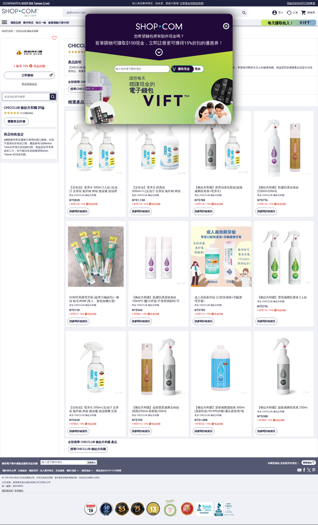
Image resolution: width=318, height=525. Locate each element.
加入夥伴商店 (46, 470)
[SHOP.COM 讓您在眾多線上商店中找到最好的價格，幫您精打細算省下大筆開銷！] (20, 13)
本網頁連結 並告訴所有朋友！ (283, 463)
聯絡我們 (33, 470)
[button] (73, 471)
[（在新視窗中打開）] (170, 509)
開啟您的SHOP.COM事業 (301, 3)
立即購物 (18, 76)
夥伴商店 (28, 22)
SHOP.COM (7, 31)
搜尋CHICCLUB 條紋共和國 (88, 449)
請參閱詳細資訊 (77, 212)
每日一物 (41, 22)
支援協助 (22, 470)
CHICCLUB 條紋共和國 (27, 31)
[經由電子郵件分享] (299, 471)
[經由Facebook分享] (304, 470)
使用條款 (19, 490)
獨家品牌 (16, 22)
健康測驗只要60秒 (58, 22)
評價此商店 (28, 113)
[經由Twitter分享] (309, 470)
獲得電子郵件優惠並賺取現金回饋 (20, 463)
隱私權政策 (7, 490)
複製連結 (309, 462)
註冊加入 (92, 462)
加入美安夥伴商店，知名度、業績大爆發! (168, 3)
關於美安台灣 (9, 470)
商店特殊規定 (29, 84)
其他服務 (60, 470)
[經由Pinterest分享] (314, 470)
